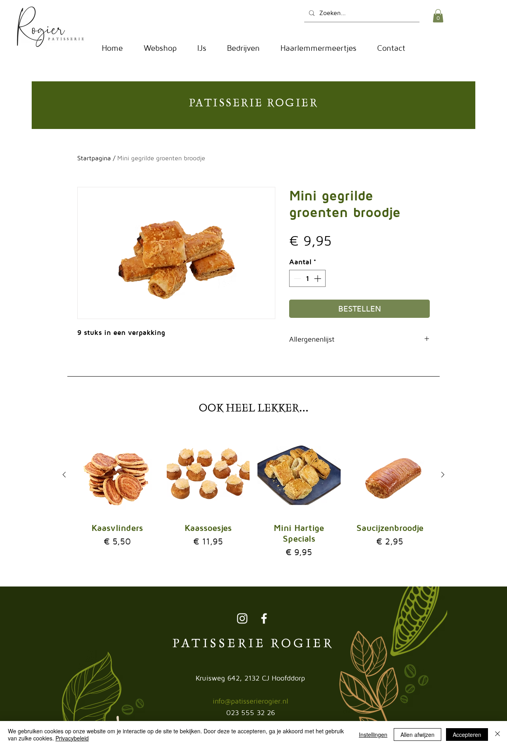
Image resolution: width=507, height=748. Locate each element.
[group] (253, 496)
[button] (438, 15)
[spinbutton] (307, 278)
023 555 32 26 (250, 712)
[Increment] (318, 278)
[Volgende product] (443, 474)
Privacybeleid (72, 738)
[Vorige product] (64, 474)
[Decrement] (296, 278)
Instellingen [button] (373, 734)
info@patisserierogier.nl (250, 701)
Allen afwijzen (417, 734)
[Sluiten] (497, 734)
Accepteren (467, 734)
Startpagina (94, 158)
